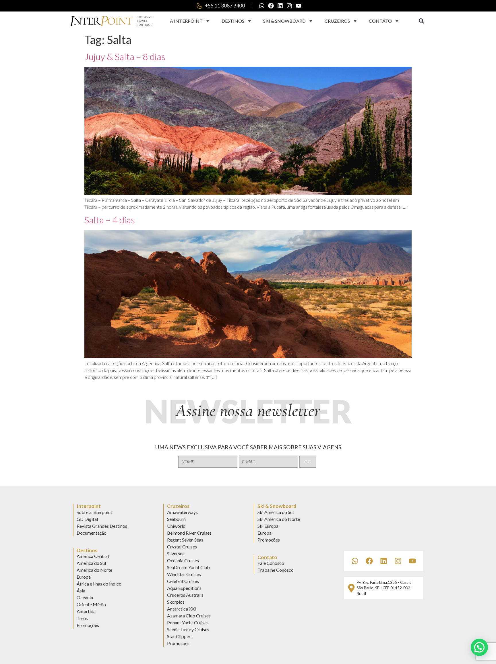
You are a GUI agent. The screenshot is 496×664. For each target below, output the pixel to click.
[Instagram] (289, 5)
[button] (421, 21)
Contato (380, 21)
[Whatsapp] (261, 5)
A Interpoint (186, 21)
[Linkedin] (280, 5)
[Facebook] (271, 5)
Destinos (233, 21)
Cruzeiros (337, 21)
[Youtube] (298, 5)
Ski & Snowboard (284, 21)
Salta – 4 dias (109, 219)
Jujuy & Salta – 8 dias (124, 56)
